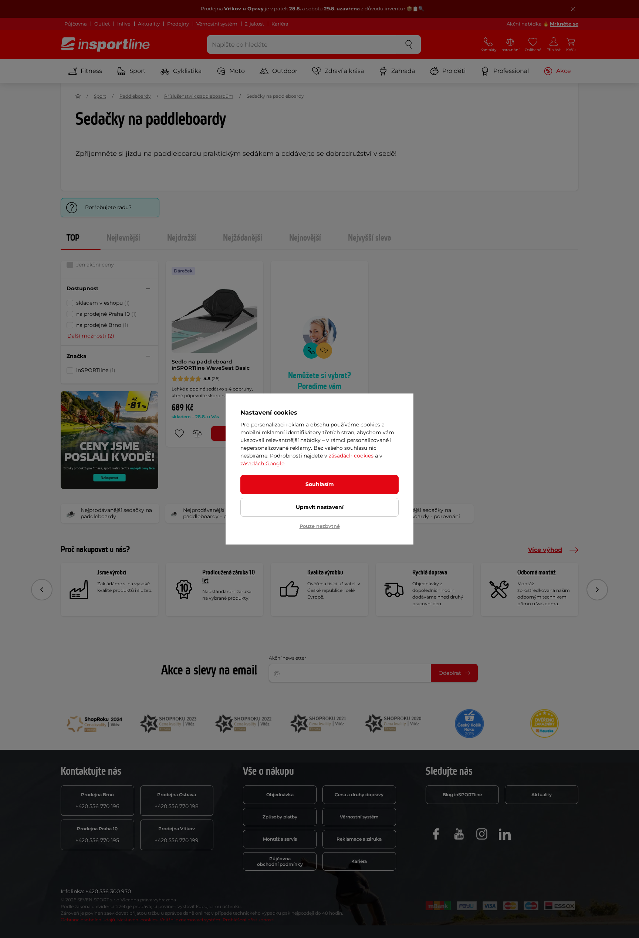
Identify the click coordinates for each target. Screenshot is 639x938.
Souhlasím (319, 484)
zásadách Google (262, 463)
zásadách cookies (351, 455)
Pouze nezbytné (320, 526)
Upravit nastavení (320, 507)
